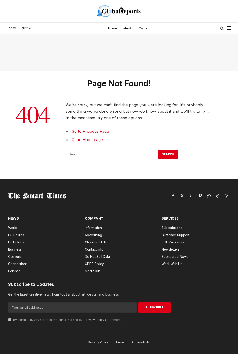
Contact (145, 28)
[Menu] (229, 28)
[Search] (222, 28)
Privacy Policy (94, 319)
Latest (126, 28)
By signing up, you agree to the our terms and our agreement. (66, 319)
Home (112, 28)
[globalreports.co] (119, 11)
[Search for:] (112, 154)
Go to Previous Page (90, 131)
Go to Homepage (87, 139)
